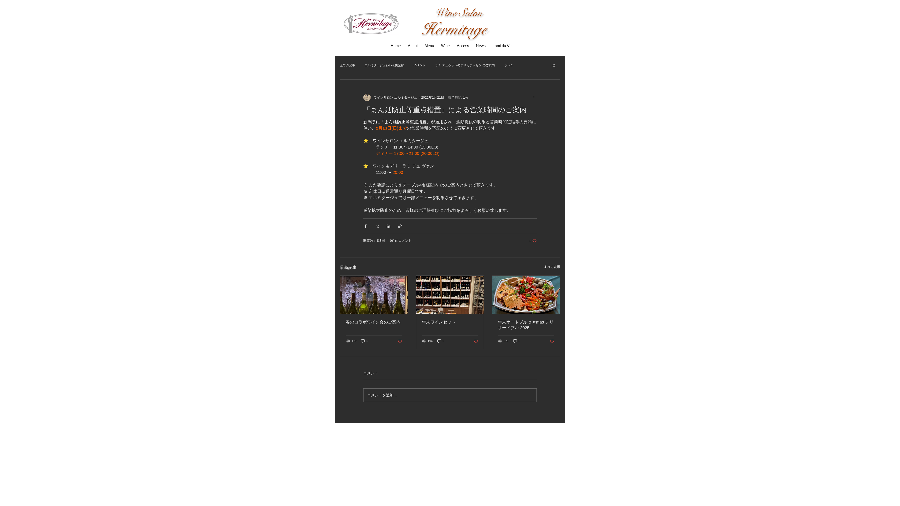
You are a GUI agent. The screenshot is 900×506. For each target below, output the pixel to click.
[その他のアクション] (534, 97)
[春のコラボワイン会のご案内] (374, 295)
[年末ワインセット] (450, 295)
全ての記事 (347, 65)
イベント (419, 65)
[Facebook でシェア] (365, 226)
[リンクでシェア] (400, 226)
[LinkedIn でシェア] (388, 226)
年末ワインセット (439, 322)
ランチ (508, 65)
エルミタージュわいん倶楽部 (384, 65)
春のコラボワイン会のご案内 (373, 322)
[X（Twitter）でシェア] (377, 226)
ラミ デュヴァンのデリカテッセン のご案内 (465, 65)
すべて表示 (552, 267)
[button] (554, 65)
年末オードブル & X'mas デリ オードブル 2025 (526, 325)
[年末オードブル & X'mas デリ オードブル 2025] (526, 295)
